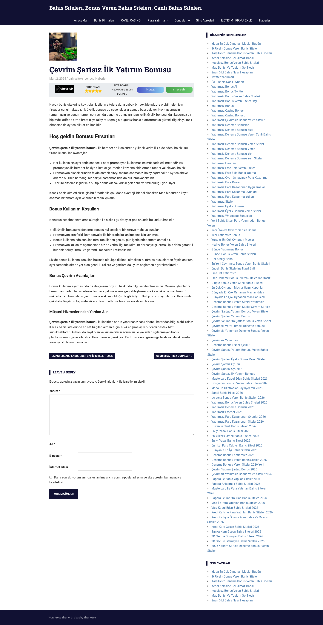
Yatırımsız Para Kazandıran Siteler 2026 (237, 421)
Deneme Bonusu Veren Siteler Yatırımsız (237, 302)
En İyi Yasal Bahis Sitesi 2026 (230, 431)
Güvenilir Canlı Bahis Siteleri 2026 (233, 426)
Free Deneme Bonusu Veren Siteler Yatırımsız (240, 278)
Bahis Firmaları (104, 20)
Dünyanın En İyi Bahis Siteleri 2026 (234, 450)
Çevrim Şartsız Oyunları (173, 356)
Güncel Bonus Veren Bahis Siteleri (233, 254)
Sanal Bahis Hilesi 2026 (227, 393)
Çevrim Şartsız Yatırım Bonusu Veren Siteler (240, 311)
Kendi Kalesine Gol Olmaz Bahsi (232, 58)
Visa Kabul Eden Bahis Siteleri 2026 (234, 507)
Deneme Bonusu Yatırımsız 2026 (232, 455)
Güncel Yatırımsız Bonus (227, 249)
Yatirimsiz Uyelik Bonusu (227, 206)
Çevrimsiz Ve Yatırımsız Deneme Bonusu (238, 326)
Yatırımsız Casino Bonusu (228, 115)
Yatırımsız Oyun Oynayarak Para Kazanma (239, 177)
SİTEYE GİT (179, 89)
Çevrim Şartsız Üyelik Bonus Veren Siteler (238, 359)
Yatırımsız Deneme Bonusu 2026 (232, 407)
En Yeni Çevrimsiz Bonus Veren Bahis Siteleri (240, 263)
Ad (52, 444)
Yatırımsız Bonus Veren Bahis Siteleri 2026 (239, 402)
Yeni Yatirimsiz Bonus (225, 235)
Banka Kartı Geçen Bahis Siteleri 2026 (236, 531)
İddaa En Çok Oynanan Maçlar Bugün (236, 43)
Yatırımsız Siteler (222, 201)
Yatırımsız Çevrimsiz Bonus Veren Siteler (237, 120)
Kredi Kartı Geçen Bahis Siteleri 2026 (235, 527)
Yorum (54, 391)
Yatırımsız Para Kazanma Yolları (232, 196)
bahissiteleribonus (81, 78)
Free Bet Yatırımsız (223, 273)
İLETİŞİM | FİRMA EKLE (236, 20)
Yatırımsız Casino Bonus (227, 110)
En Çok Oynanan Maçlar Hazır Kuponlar (237, 287)
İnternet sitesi (58, 467)
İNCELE (150, 89)
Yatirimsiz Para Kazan (226, 182)
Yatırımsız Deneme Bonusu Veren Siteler (237, 144)
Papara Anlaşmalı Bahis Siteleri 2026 (235, 484)
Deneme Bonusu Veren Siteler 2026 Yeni (237, 464)
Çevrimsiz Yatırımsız (224, 340)
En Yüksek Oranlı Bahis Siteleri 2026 (235, 436)
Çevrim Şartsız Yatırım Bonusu (231, 316)
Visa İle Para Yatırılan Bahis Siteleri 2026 (238, 503)
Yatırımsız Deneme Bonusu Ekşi (232, 130)
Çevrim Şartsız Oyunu (225, 364)
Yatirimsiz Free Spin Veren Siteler (233, 168)
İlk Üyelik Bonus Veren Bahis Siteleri (234, 48)
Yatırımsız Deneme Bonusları (230, 125)
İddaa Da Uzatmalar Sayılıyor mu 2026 (236, 388)
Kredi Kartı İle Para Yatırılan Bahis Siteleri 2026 (242, 512)
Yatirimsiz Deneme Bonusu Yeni (232, 154)
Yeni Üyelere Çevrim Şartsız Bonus (233, 230)
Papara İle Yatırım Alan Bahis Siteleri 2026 (239, 498)
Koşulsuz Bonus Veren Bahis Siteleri (235, 62)
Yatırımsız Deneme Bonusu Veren (233, 149)
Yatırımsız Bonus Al (224, 86)
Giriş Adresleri (205, 20)
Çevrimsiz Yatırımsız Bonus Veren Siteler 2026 (241, 474)
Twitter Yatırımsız (222, 77)
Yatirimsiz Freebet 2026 (226, 412)
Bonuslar (180, 20)
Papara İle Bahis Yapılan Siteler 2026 (235, 479)
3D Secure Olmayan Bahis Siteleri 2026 (237, 536)
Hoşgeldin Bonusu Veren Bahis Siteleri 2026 (240, 383)
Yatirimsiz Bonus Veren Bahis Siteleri (235, 96)
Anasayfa (80, 20)
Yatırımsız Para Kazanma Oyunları (234, 192)
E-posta (55, 456)
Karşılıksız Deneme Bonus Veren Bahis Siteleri (241, 53)
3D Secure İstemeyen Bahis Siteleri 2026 (237, 541)
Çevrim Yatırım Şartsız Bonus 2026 (234, 469)
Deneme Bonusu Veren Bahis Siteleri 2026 (239, 460)
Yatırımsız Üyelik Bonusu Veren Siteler (236, 211)
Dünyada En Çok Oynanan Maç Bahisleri (238, 297)
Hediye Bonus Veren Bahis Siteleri (233, 244)
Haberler (264, 20)
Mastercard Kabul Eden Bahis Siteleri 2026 (83, 356)
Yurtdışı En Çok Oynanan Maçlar (232, 239)
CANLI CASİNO (131, 20)
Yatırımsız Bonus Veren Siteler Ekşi (234, 101)
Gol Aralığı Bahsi (222, 259)
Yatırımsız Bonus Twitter (227, 91)
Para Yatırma (156, 20)
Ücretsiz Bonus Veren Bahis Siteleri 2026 (238, 397)
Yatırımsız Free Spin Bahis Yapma (233, 173)
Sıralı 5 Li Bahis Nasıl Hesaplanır (232, 72)
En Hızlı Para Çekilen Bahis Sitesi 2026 (236, 445)
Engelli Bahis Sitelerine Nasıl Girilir (233, 268)
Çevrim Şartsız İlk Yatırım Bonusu (233, 373)
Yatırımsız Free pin (223, 163)
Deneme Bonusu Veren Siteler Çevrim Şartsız (240, 307)
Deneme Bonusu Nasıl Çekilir (230, 345)
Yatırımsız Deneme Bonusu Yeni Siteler (236, 158)
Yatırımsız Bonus (222, 106)
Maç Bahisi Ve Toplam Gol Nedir (232, 67)
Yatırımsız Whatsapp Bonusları (231, 216)
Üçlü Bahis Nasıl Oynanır (227, 82)
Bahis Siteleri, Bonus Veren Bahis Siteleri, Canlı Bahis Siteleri (125, 7)
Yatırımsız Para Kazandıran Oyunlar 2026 (238, 416)
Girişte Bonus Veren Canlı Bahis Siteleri (237, 283)
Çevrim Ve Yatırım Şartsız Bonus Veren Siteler (241, 321)
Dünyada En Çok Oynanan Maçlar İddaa (237, 292)
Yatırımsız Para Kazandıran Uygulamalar (238, 187)
